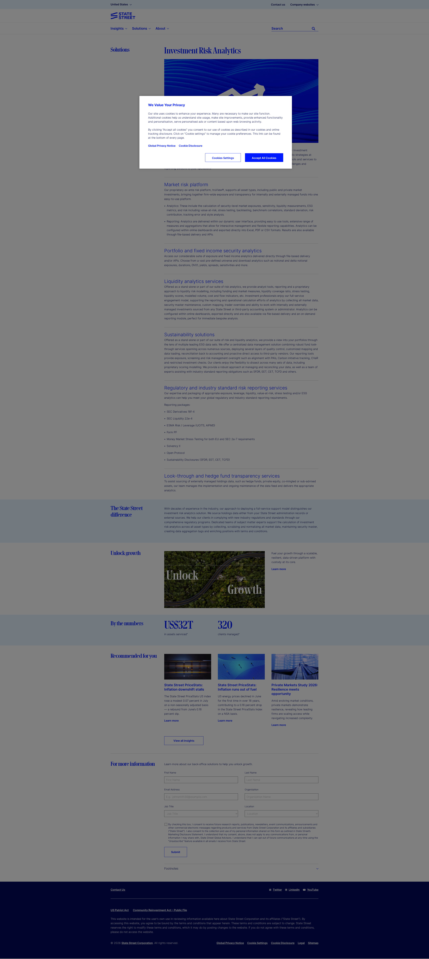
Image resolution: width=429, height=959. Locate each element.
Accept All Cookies (264, 158)
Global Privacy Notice (161, 145)
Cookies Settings (223, 158)
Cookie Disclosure (190, 145)
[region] (215, 132)
